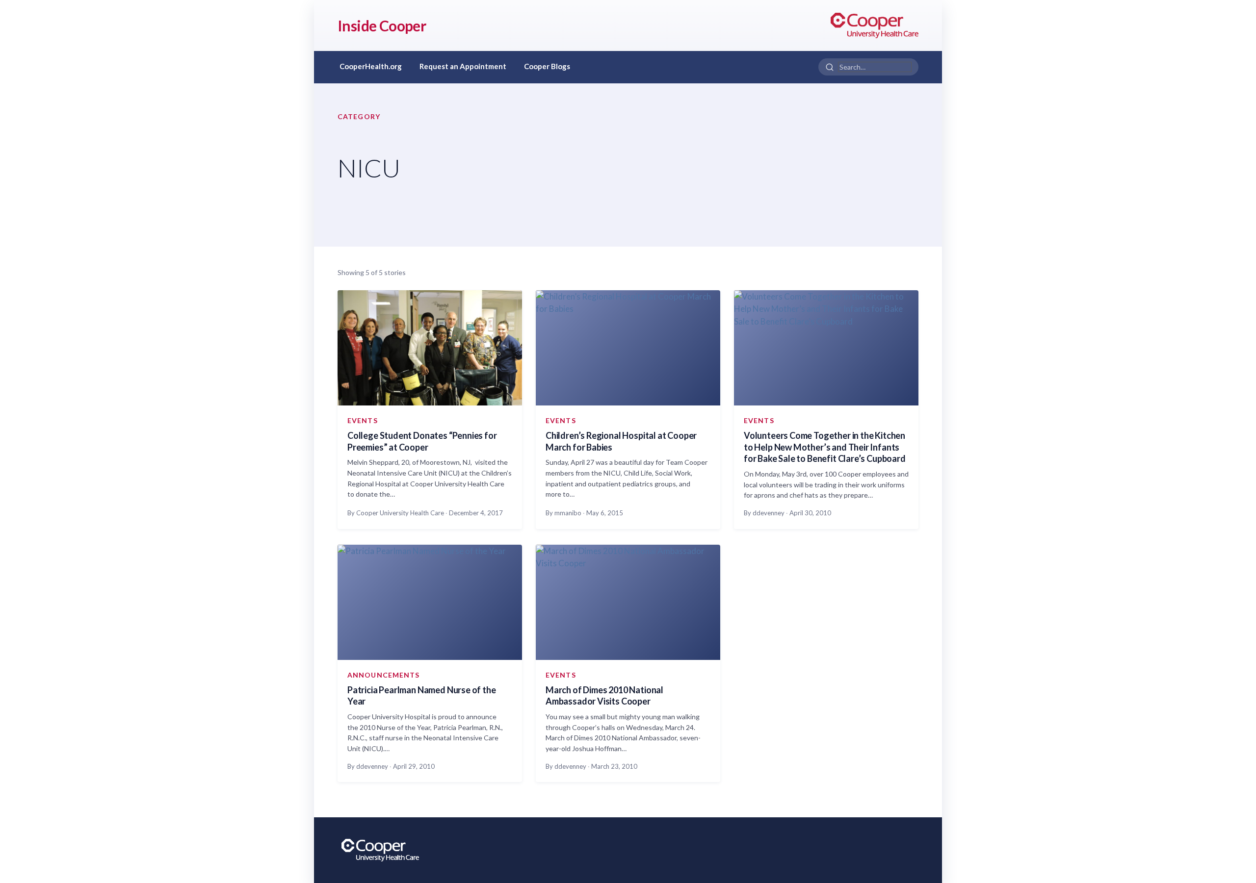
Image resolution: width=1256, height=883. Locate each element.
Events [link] (362, 420)
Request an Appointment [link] (462, 66)
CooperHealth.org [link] (371, 66)
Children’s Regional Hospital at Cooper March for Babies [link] (621, 441)
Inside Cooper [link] (382, 25)
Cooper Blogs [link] (547, 66)
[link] (874, 25)
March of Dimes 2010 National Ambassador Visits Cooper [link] (604, 695)
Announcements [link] (383, 675)
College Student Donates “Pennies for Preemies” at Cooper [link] (422, 441)
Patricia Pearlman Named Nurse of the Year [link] (421, 695)
